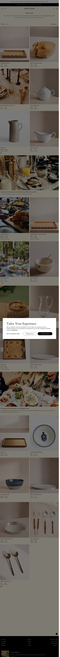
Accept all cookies (45, 333)
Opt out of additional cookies (13, 333)
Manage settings (30, 333)
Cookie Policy (14, 330)
